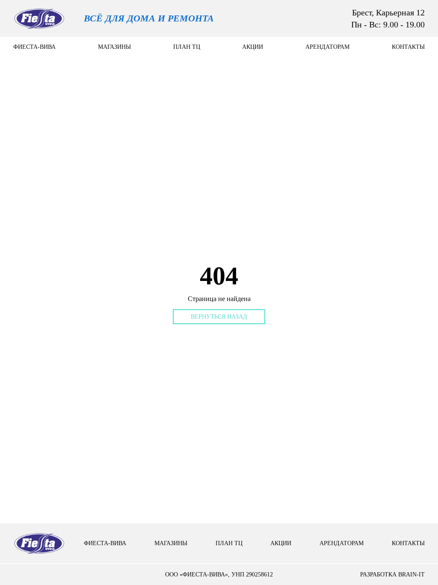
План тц (186, 47)
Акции (252, 47)
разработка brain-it (392, 574)
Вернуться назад (219, 316)
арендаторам (327, 47)
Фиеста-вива (34, 47)
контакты (408, 47)
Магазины (114, 47)
